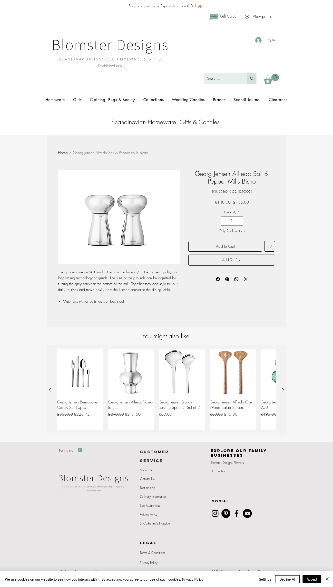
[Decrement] (224, 221)
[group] (166, 389)
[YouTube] (247, 513)
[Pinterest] (225, 513)
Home (63, 152)
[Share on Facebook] (218, 279)
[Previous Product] (50, 390)
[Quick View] (80, 372)
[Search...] (251, 78)
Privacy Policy (148, 562)
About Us (146, 470)
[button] (271, 79)
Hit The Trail (218, 471)
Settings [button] (265, 579)
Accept (312, 579)
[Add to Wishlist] (269, 246)
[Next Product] (283, 390)
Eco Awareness (150, 505)
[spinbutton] (231, 221)
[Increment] (239, 221)
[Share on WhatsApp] (236, 279)
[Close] (327, 579)
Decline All (287, 579)
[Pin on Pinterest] (227, 279)
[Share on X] (246, 279)
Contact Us (147, 478)
